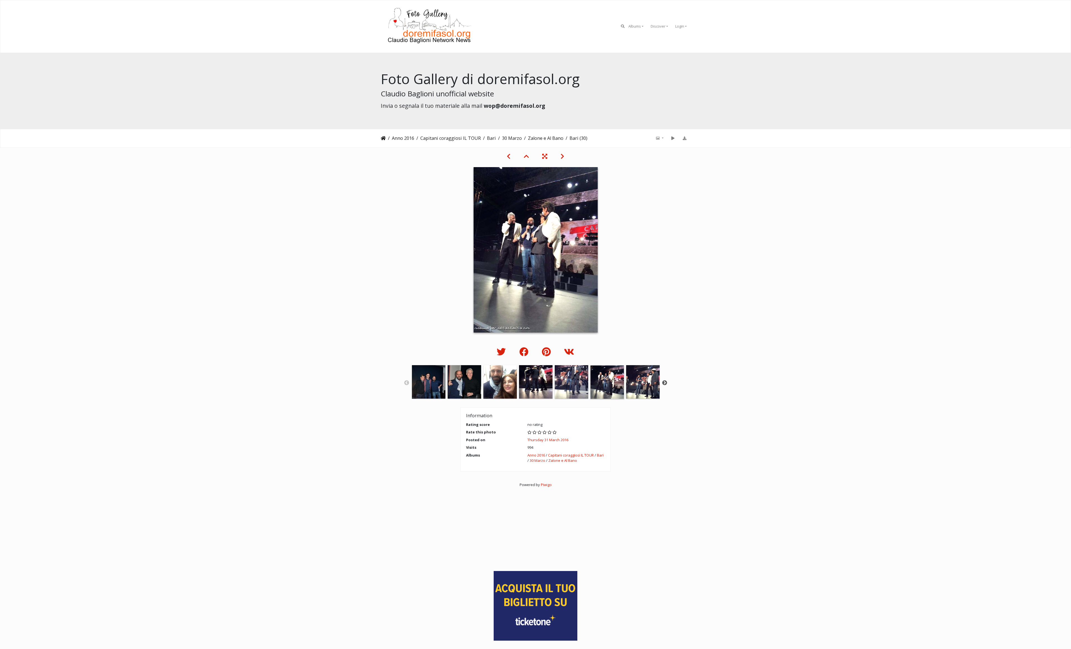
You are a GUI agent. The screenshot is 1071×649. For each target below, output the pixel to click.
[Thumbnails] (526, 156)
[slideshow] (673, 138)
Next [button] (664, 383)
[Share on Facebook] (525, 351)
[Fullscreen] (545, 156)
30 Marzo (512, 138)
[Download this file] (684, 138)
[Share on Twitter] (502, 351)
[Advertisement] (535, 526)
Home (383, 138)
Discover (658, 26)
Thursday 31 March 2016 (547, 439)
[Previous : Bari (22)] (508, 156)
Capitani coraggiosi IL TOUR (450, 138)
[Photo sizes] (659, 138)
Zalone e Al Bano (545, 138)
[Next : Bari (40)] (562, 156)
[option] (429, 382)
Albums (634, 26)
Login (679, 26)
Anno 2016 (403, 138)
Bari (491, 138)
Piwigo (546, 484)
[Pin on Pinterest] (547, 351)
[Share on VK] (569, 351)
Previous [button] (406, 383)
